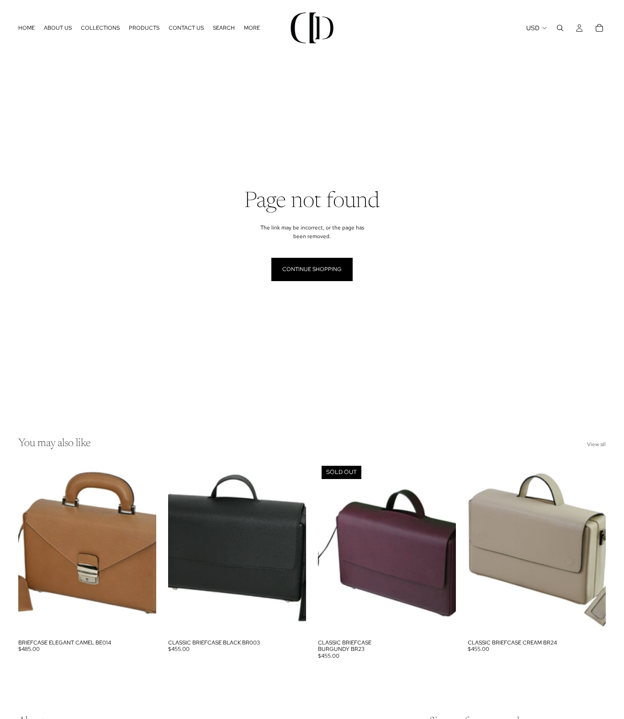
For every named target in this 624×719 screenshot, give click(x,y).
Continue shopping (312, 269)
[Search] (560, 28)
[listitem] (251, 28)
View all (596, 444)
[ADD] (142, 620)
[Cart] (599, 28)
